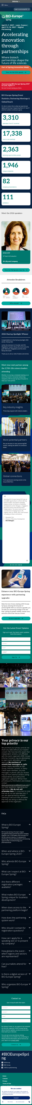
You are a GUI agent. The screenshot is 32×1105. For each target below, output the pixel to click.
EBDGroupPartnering (10, 1067)
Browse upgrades (14, 618)
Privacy (5, 1081)
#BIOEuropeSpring (15, 1056)
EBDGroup (7, 1062)
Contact (5, 1078)
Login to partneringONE (21, 9)
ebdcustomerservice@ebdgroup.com (15, 785)
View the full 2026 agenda (14, 72)
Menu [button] (6, 5)
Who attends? (14, 303)
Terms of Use (7, 1083)
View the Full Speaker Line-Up (14, 270)
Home (4, 1076)
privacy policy (15, 1040)
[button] (16, 826)
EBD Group (7, 1065)
